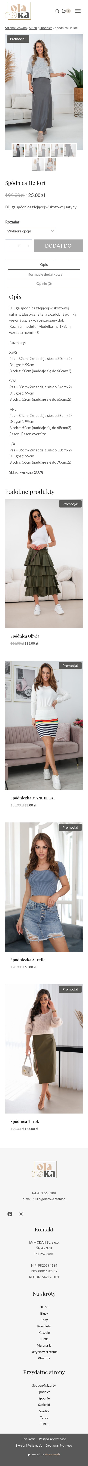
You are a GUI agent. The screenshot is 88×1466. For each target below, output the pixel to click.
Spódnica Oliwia (25, 636)
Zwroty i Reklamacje (29, 1445)
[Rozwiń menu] (78, 10)
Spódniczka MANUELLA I (33, 797)
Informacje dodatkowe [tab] (44, 274)
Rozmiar (12, 222)
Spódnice (44, 1392)
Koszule (44, 1332)
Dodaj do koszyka (58, 247)
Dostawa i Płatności (59, 1445)
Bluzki (44, 1307)
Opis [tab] (44, 264)
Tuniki (44, 1424)
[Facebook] (10, 1214)
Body (44, 1320)
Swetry (44, 1411)
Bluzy (44, 1313)
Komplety (44, 1326)
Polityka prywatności (52, 1439)
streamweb (52, 1454)
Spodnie (44, 1398)
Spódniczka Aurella (27, 959)
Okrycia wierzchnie (44, 1352)
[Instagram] (21, 1214)
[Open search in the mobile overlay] (57, 11)
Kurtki (44, 1339)
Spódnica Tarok (24, 1121)
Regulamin (28, 1439)
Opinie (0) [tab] (44, 283)
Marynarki (44, 1345)
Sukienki (44, 1405)
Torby (44, 1417)
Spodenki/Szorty (44, 1385)
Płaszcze (44, 1358)
